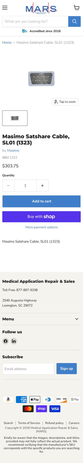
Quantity (8, 175)
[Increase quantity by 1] (42, 186)
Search (8, 423)
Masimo (13, 150)
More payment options (41, 227)
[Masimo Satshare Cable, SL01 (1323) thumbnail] (15, 118)
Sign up (66, 368)
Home (7, 43)
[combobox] (35, 21)
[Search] (74, 21)
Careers (74, 423)
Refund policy (54, 423)
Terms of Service (29, 423)
